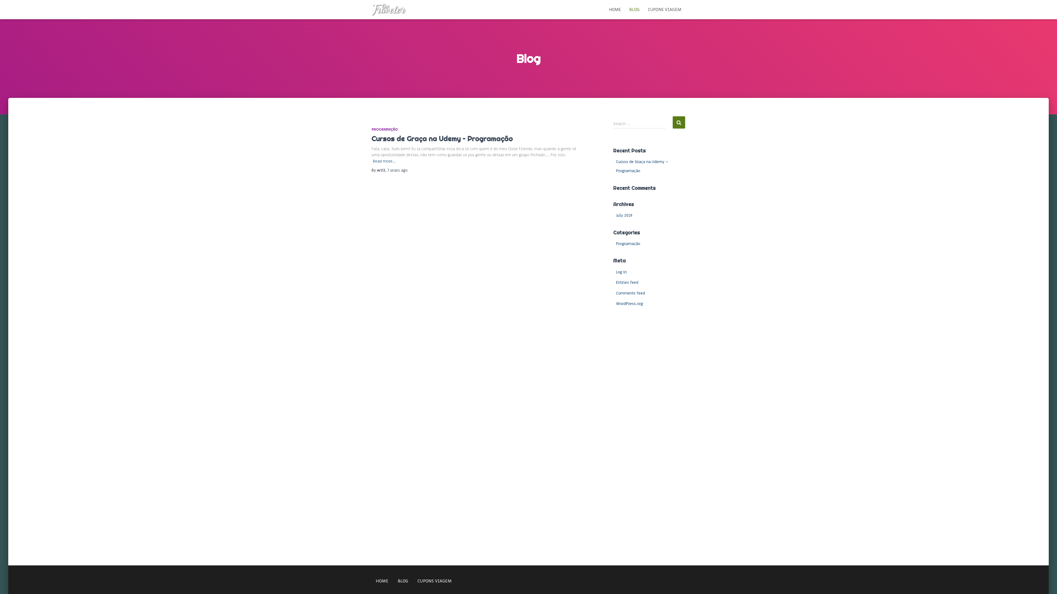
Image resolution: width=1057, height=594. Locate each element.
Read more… (384, 161)
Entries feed (627, 282)
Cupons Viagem (664, 10)
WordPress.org (629, 303)
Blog (634, 10)
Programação (385, 129)
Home (615, 10)
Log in (621, 272)
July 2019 (624, 215)
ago (397, 170)
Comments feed (630, 293)
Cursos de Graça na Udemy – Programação (442, 138)
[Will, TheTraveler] (389, 9)
